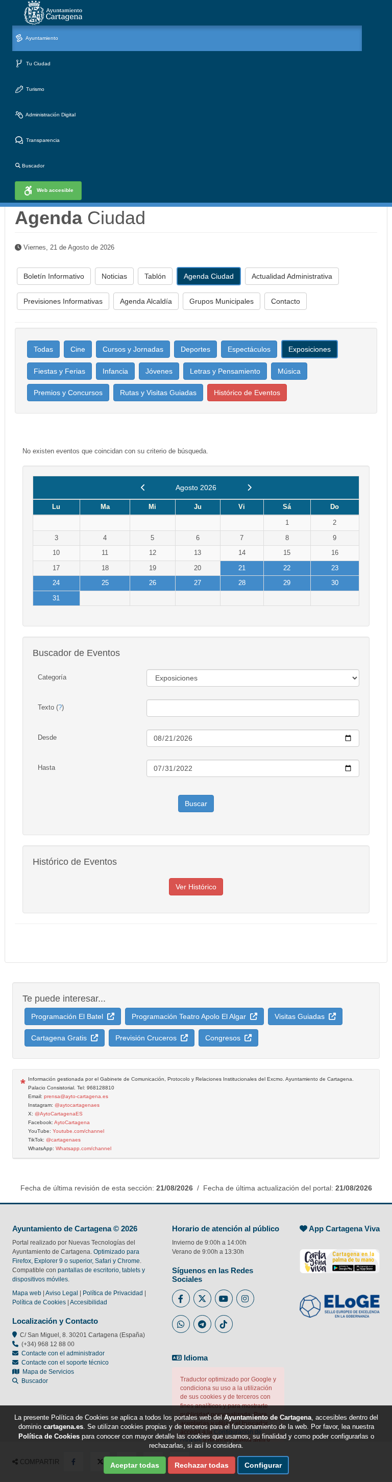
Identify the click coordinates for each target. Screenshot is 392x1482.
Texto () (51, 707)
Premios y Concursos (68, 392)
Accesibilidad (88, 1302)
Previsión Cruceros (148, 1038)
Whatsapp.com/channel (83, 1148)
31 (56, 598)
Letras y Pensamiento (225, 371)
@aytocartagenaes (77, 1105)
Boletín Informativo (53, 276)
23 (334, 568)
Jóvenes (159, 371)
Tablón (155, 276)
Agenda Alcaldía (146, 301)
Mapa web (26, 1293)
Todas (43, 349)
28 (242, 583)
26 (152, 583)
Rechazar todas (202, 1465)
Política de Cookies (39, 1302)
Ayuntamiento (41, 38)
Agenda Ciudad (209, 276)
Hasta (46, 767)
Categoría (52, 677)
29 (286, 583)
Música (289, 371)
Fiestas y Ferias (59, 371)
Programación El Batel (69, 1016)
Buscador (32, 165)
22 (286, 568)
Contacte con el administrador (63, 1353)
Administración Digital (50, 114)
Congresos (224, 1038)
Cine (77, 349)
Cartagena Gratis (61, 1038)
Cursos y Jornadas (133, 349)
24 (56, 583)
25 (105, 583)
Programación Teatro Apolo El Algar (191, 1016)
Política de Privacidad (113, 1293)
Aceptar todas (134, 1465)
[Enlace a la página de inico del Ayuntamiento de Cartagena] (53, 13)
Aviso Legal (61, 1293)
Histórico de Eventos (247, 392)
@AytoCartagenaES (59, 1113)
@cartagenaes (63, 1140)
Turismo (34, 89)
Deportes (195, 349)
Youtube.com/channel (78, 1131)
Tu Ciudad (37, 63)
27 (197, 583)
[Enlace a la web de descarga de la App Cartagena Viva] (340, 1255)
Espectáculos (249, 349)
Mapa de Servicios (46, 1371)
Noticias (114, 276)
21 (242, 568)
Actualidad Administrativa (292, 276)
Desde (47, 737)
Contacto (285, 301)
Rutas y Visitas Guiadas (158, 392)
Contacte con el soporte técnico (65, 1362)
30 (334, 583)
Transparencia (42, 140)
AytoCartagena (72, 1122)
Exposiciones (309, 349)
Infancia (115, 371)
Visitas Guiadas (302, 1016)
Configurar (263, 1465)
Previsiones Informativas (63, 301)
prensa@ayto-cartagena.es (76, 1096)
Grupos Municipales (221, 301)
